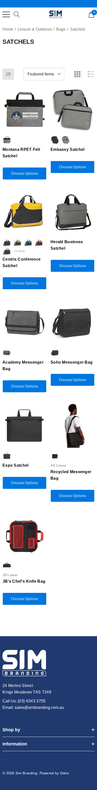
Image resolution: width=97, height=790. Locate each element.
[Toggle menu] (6, 14)
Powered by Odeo (54, 773)
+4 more (19, 251)
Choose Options (24, 173)
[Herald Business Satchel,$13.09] (72, 213)
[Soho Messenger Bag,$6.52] (72, 323)
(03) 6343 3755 (32, 701)
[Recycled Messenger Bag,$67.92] (72, 426)
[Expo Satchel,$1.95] (24, 426)
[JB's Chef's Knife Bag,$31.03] (24, 535)
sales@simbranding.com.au (39, 707)
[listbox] (44, 74)
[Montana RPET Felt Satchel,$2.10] (24, 110)
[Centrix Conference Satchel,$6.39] (24, 213)
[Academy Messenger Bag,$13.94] (24, 323)
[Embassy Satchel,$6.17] (72, 110)
